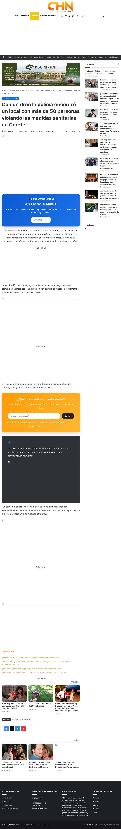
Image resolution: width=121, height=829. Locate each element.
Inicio (17, 16)
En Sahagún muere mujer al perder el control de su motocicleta (32, 668)
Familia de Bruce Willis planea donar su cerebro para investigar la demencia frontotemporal (109, 163)
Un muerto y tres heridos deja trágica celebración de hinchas (31, 657)
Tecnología (92, 57)
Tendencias (103, 57)
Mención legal (7, 798)
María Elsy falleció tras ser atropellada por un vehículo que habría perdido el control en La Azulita (109, 209)
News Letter (6, 801)
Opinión (56, 57)
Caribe (10, 57)
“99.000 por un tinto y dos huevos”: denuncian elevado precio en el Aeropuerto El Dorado (109, 128)
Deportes (18, 57)
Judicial (43, 16)
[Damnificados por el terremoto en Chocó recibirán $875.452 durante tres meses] (91, 83)
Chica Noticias (8, 131)
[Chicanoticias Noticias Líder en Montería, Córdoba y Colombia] (60, 6)
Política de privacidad (10, 809)
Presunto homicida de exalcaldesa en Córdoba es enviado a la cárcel (35, 672)
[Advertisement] (60, 37)
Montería (25, 16)
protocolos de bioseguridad (21, 719)
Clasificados (113, 57)
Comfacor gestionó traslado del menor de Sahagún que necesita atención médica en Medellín (36, 663)
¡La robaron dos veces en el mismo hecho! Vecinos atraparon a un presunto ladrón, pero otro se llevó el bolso (109, 98)
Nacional (52, 16)
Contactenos (7, 805)
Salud (84, 57)
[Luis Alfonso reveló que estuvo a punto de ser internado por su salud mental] (91, 113)
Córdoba (34, 16)
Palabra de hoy (66, 57)
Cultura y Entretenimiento (33, 57)
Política (77, 57)
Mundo (48, 57)
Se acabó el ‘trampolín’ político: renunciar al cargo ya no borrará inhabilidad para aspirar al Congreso (109, 179)
